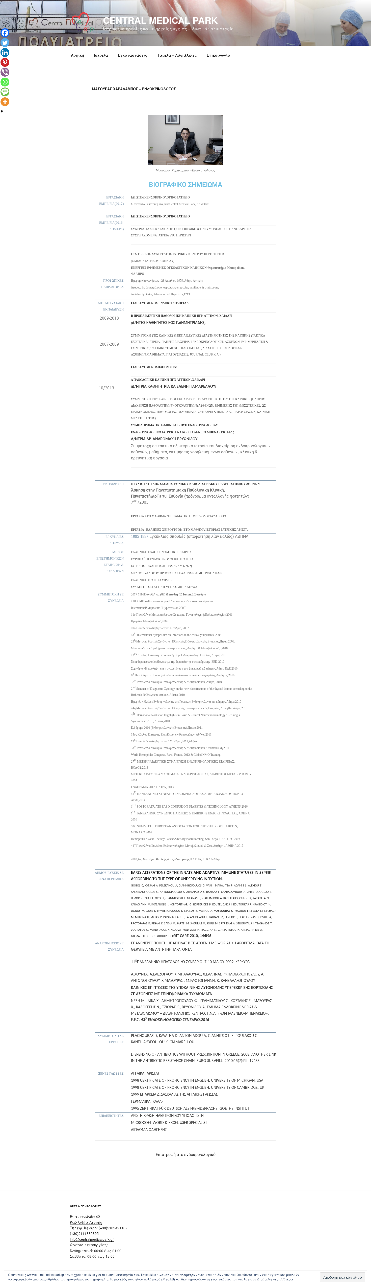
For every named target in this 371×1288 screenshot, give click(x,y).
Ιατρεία (101, 55)
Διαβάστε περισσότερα (275, 1279)
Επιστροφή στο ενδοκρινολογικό (186, 1154)
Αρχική (77, 55)
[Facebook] (5, 32)
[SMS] (5, 91)
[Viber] (5, 72)
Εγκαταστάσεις (132, 55)
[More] (5, 101)
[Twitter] (5, 42)
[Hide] (2, 111)
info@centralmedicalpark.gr (92, 1239)
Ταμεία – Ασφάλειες (177, 55)
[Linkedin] (5, 52)
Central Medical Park (160, 20)
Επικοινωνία (218, 55)
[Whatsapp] (5, 82)
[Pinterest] (5, 62)
